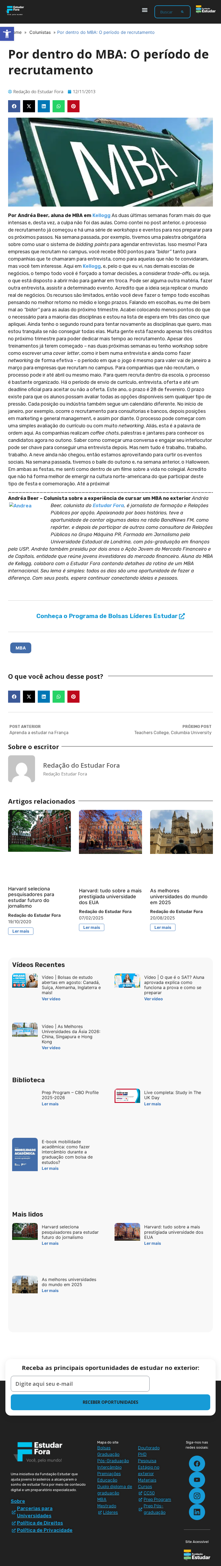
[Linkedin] (197, 1512)
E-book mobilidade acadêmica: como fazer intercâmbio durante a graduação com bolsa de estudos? (67, 1152)
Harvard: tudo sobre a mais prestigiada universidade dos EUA (110, 896)
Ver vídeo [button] (51, 999)
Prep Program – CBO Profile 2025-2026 (70, 1095)
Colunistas (40, 32)
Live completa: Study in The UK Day (172, 1095)
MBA (21, 648)
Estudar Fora (108, 505)
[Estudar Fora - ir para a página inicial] (15, 10)
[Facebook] (197, 1464)
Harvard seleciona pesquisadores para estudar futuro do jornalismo (31, 897)
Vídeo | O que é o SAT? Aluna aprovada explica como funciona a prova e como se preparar (174, 985)
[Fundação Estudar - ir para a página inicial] (206, 9)
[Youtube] (197, 1480)
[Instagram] (197, 1496)
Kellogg (101, 215)
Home (15, 32)
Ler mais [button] (20, 931)
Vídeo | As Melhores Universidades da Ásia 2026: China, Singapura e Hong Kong (71, 1034)
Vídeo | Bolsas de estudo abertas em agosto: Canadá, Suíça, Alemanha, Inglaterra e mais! (71, 985)
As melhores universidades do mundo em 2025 (179, 896)
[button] (144, 9)
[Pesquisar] (182, 12)
